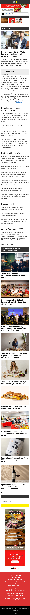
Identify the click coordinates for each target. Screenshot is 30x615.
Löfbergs (19, 102)
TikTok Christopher (15, 577)
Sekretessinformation (15, 614)
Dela (3, 71)
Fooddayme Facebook (15, 579)
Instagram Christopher (15, 575)
